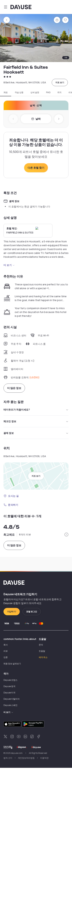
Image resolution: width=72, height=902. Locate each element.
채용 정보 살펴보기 (12, 663)
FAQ (48, 92)
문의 (41, 644)
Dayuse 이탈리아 (11, 698)
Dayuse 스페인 (10, 705)
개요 (5, 92)
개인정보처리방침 (26, 757)
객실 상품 (19, 92)
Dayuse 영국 (9, 686)
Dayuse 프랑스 (10, 680)
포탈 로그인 (31, 611)
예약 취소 (43, 657)
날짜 (38, 119)
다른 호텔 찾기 (36, 167)
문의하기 (13, 504)
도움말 (42, 651)
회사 (5, 644)
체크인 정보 (9, 421)
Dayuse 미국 (9, 692)
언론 (5, 657)
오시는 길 (13, 495)
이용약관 (44, 757)
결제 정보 (8, 433)
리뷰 (5, 651)
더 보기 (7, 265)
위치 (59, 92)
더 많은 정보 (14, 388)
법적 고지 (7, 757)
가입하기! (11, 611)
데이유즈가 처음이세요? (16, 409)
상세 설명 (34, 92)
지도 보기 (59, 82)
